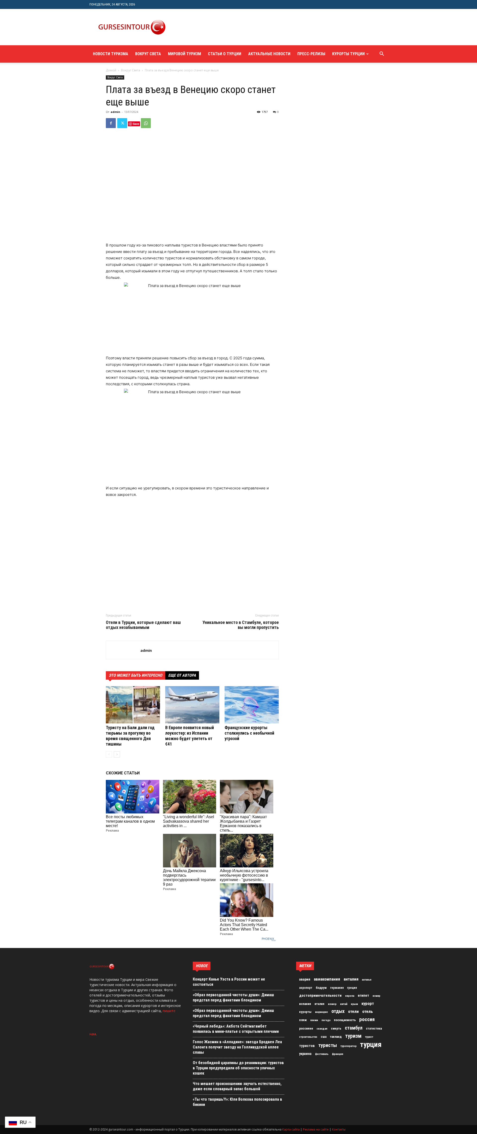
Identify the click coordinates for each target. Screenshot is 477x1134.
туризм (353, 1036)
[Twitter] (122, 123)
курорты (305, 1012)
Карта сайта (291, 1129)
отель (367, 1011)
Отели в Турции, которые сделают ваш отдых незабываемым (143, 625)
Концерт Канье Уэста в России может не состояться (229, 982)
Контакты (339, 1129)
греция (352, 988)
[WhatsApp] (146, 123)
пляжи (314, 1020)
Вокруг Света (148, 53)
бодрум (321, 988)
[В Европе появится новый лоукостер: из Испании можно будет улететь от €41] (192, 704)
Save (136, 124)
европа (349, 995)
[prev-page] (109, 754)
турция (371, 1044)
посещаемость (345, 1020)
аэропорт (305, 988)
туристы (327, 1045)
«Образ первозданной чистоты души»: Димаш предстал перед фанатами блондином (233, 997)
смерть (336, 1028)
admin (115, 112)
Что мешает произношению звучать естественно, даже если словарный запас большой (237, 1086)
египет (363, 995)
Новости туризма (110, 53)
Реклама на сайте (316, 1129)
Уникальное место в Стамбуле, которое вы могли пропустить (240, 625)
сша (323, 1037)
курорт (367, 1003)
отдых (338, 1011)
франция (337, 1054)
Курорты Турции (348, 53)
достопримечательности (320, 995)
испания (305, 1004)
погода (325, 1020)
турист (369, 1037)
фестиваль (321, 1054)
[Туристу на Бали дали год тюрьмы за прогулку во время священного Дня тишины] (133, 704)
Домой (111, 70)
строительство (308, 1037)
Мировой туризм (184, 53)
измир (376, 995)
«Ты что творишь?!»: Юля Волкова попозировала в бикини (237, 1102)
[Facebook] (111, 123)
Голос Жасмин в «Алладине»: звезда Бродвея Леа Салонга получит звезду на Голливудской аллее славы (237, 1047)
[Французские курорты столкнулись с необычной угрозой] (252, 704)
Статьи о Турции (224, 53)
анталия (351, 979)
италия (319, 1004)
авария (304, 979)
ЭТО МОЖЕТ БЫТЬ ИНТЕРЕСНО (135, 675)
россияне (306, 1028)
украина (305, 1054)
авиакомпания (327, 979)
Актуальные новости (269, 53)
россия (367, 1019)
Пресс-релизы (311, 53)
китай (343, 1004)
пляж (303, 1020)
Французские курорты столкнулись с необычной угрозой (249, 733)
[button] (382, 54)
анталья (366, 979)
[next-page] (117, 754)
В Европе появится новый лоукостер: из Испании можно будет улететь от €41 (189, 736)
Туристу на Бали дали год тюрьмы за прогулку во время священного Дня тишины (130, 736)
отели (353, 1011)
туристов (307, 1045)
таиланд (336, 1037)
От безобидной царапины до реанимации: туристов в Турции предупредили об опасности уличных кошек (238, 1068)
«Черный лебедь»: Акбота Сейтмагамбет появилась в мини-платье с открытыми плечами (236, 1029)
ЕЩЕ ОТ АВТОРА (182, 675)
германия (337, 988)
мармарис (321, 1012)
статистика (374, 1028)
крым (354, 1004)
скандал (322, 1028)
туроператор (348, 1046)
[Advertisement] (264, 27)
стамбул (353, 1027)
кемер (332, 1004)
